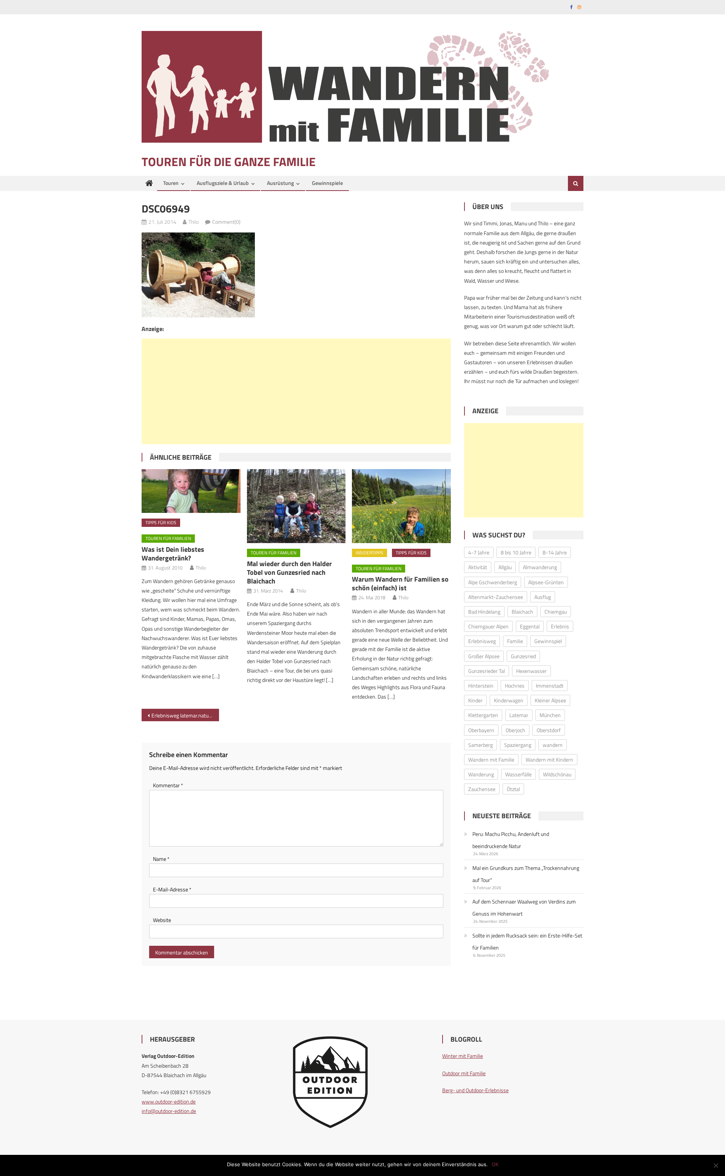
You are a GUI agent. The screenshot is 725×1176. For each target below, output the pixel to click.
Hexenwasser (531, 671)
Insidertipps (369, 552)
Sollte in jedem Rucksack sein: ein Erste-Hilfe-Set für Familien (527, 941)
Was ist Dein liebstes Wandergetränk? (173, 553)
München (550, 715)
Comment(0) (226, 222)
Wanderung (481, 774)
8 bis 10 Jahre (516, 552)
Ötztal (513, 789)
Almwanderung (540, 567)
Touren (171, 183)
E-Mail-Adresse (172, 889)
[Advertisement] (296, 391)
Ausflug (542, 597)
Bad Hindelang (484, 612)
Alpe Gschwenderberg (492, 582)
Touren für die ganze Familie (229, 161)
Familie (515, 641)
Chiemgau (556, 612)
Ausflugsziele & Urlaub (223, 183)
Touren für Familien (168, 538)
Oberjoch (515, 730)
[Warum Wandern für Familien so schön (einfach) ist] (401, 506)
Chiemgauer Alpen (488, 626)
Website (162, 920)
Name (161, 859)
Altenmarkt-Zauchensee (495, 597)
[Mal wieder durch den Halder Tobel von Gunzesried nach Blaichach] (296, 506)
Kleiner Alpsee (550, 700)
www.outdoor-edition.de (169, 1101)
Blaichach (522, 612)
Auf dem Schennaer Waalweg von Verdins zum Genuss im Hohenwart (524, 907)
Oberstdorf (549, 730)
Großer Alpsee (484, 656)
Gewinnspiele (327, 183)
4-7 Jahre (478, 552)
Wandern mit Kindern (549, 759)
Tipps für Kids (160, 522)
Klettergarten (483, 715)
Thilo (193, 222)
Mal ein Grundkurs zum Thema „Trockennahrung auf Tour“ (525, 874)
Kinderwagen (508, 700)
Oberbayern (481, 730)
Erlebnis (560, 626)
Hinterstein (481, 686)
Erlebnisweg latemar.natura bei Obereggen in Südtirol (185, 715)
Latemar (518, 715)
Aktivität (477, 567)
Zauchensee (481, 789)
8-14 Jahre (555, 552)
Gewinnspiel (548, 641)
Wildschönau (557, 774)
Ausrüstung (280, 183)
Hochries (514, 686)
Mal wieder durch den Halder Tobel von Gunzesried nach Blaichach (289, 572)
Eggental (530, 626)
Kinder (475, 700)
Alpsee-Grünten (546, 582)
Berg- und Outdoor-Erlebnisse (475, 1090)
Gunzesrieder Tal (486, 671)
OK (495, 1164)
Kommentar (168, 785)
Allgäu (505, 567)
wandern (553, 745)
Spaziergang (517, 745)
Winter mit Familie (462, 1056)
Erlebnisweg (482, 641)
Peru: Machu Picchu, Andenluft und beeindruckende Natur (510, 840)
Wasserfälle (518, 774)
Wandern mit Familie (491, 759)
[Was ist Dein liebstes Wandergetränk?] (191, 491)
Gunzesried (523, 656)
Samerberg (480, 745)
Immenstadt (549, 686)
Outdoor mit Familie (464, 1073)
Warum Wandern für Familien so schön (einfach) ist (400, 583)
